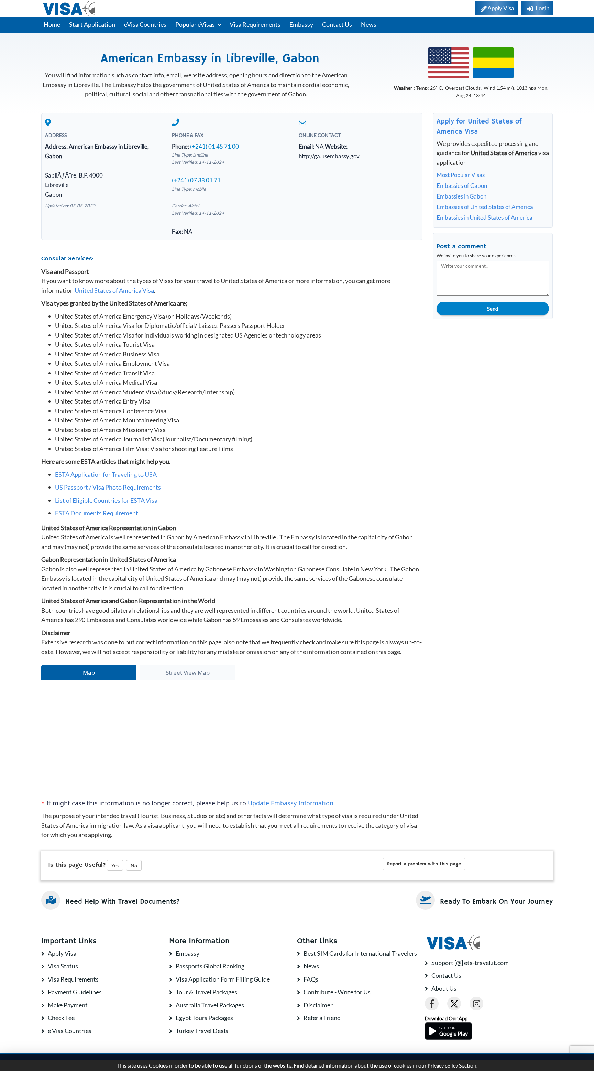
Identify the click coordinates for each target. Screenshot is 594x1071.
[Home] (69, 8)
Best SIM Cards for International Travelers (360, 953)
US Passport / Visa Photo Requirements (108, 487)
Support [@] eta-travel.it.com (470, 962)
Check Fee (61, 1017)
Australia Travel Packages (210, 1005)
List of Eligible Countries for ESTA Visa (106, 500)
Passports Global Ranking (210, 966)
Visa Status (63, 966)
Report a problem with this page (424, 864)
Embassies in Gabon (461, 196)
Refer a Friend (322, 1017)
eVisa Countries (145, 24)
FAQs (311, 979)
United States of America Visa (114, 290)
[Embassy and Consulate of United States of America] (448, 62)
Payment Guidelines (75, 992)
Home (52, 24)
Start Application (92, 24)
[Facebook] (432, 1003)
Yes (115, 865)
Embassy (301, 24)
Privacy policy (443, 1066)
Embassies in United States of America (484, 217)
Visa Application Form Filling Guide (223, 979)
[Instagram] (476, 1003)
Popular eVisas (195, 24)
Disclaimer (318, 1005)
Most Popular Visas (461, 175)
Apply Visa (62, 953)
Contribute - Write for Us (337, 992)
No (134, 865)
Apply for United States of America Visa (479, 126)
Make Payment (68, 1005)
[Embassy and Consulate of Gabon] (493, 62)
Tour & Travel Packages (206, 992)
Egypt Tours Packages (204, 1017)
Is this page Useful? (77, 865)
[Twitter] (454, 1003)
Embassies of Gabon (462, 185)
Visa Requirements (255, 24)
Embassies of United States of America (485, 207)
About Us (443, 988)
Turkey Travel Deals (202, 1031)
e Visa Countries (69, 1031)
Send (492, 309)
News (368, 24)
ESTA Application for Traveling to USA (106, 474)
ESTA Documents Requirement (96, 513)
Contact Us (337, 24)
